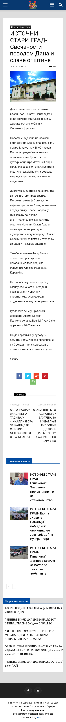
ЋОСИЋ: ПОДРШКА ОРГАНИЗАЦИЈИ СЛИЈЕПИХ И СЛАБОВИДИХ (33, 610)
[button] (61, 5)
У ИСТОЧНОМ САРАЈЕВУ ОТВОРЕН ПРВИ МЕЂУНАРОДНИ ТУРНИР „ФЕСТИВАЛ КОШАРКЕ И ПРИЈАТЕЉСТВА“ (29, 635)
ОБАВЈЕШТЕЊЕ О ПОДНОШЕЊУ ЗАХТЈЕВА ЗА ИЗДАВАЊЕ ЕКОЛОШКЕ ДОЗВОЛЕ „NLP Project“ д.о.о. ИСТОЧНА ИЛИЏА (34, 650)
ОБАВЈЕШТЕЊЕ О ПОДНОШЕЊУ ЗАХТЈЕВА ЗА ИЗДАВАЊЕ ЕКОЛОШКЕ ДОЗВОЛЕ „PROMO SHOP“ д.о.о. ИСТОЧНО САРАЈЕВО (44, 425)
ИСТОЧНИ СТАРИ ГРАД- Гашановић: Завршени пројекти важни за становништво (43, 487)
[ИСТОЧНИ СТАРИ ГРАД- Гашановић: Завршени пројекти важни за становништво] (19, 479)
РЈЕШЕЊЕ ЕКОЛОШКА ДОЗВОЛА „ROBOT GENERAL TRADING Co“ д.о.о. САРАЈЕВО (30, 621)
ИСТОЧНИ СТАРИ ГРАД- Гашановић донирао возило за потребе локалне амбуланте (43, 560)
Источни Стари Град (20, 27)
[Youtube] (38, 690)
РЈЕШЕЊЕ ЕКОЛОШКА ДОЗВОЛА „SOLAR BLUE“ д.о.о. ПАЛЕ (34, 663)
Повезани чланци (19, 461)
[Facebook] (28, 690)
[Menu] (52, 4)
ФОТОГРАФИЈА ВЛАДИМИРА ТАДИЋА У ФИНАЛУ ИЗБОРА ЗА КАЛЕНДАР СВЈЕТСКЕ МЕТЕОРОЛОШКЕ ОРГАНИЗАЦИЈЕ (21, 423)
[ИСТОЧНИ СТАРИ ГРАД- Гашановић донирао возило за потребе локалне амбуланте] (19, 552)
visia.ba (41, 717)
